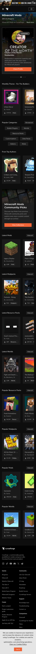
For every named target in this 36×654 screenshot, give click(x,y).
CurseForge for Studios (26, 620)
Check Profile (18, 69)
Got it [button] (18, 649)
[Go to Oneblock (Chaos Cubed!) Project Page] (11, 524)
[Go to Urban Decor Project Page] (11, 102)
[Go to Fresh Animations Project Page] (11, 408)
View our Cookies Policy (18, 644)
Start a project (6, 606)
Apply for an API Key (8, 620)
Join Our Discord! (24, 574)
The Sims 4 (5, 584)
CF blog (21, 581)
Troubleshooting (24, 606)
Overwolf (22, 617)
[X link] (18, 563)
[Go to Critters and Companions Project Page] (11, 170)
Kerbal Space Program (9, 591)
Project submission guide (8, 610)
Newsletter (22, 584)
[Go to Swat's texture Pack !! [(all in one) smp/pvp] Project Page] (11, 331)
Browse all (29, 123)
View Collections (18, 225)
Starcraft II (5, 588)
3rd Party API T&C (7, 623)
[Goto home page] (7, 9)
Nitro (20, 627)
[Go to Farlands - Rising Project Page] (11, 292)
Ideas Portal (22, 578)
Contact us (22, 609)
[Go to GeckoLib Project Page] (11, 486)
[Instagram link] (3, 563)
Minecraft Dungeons (8, 594)
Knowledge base (24, 602)
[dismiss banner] (33, 2)
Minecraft (5, 578)
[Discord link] (14, 563)
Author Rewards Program (7, 616)
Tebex (21, 624)
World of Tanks (6, 598)
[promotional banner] (18, 3)
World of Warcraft (7, 581)
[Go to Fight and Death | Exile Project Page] (11, 370)
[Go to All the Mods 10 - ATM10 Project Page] (11, 447)
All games (5, 574)
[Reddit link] (22, 563)
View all (30, 235)
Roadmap (22, 588)
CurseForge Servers (25, 594)
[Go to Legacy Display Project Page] (11, 253)
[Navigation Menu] (3, 9)
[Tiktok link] (7, 563)
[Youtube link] (11, 563)
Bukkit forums (23, 591)
